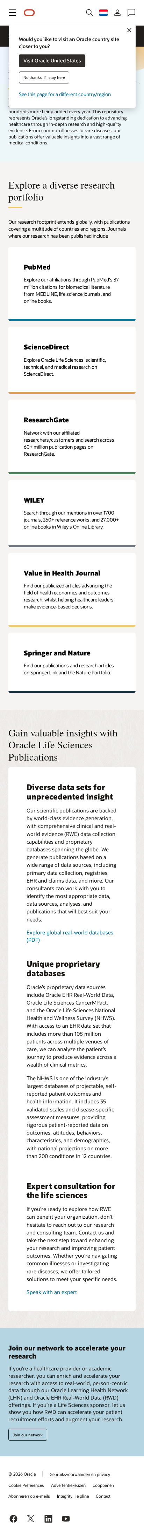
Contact (103, 1496)
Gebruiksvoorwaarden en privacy (80, 1474)
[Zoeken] (89, 12)
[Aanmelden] (117, 12)
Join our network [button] (28, 1434)
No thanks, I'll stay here (44, 77)
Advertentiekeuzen (68, 1485)
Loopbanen (103, 1485)
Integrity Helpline (73, 1496)
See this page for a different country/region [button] (65, 94)
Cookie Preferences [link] (26, 1485)
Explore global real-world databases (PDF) (70, 936)
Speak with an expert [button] (52, 1291)
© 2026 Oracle (22, 1474)
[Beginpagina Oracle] (29, 13)
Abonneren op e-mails (29, 1496)
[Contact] (131, 12)
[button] (12, 12)
